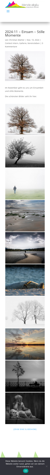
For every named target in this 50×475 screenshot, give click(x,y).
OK (25, 471)
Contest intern (11, 43)
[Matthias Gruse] (25, 183)
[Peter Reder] (25, 376)
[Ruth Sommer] (25, 248)
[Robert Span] (25, 216)
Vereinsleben (34, 43)
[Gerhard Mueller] (25, 151)
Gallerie (23, 43)
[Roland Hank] (25, 119)
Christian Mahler (17, 40)
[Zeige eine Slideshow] (25, 429)
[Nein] (46, 466)
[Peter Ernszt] (25, 280)
